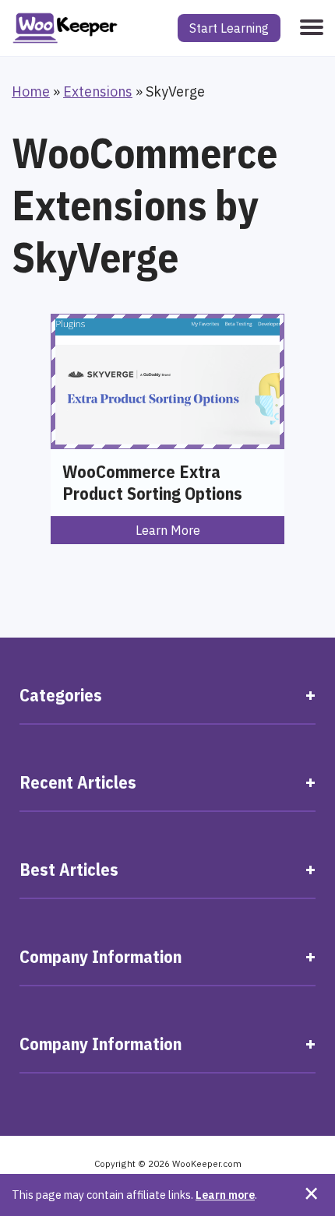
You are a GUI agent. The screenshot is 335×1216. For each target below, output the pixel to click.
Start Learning (229, 28)
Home (31, 91)
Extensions (97, 91)
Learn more (225, 1194)
